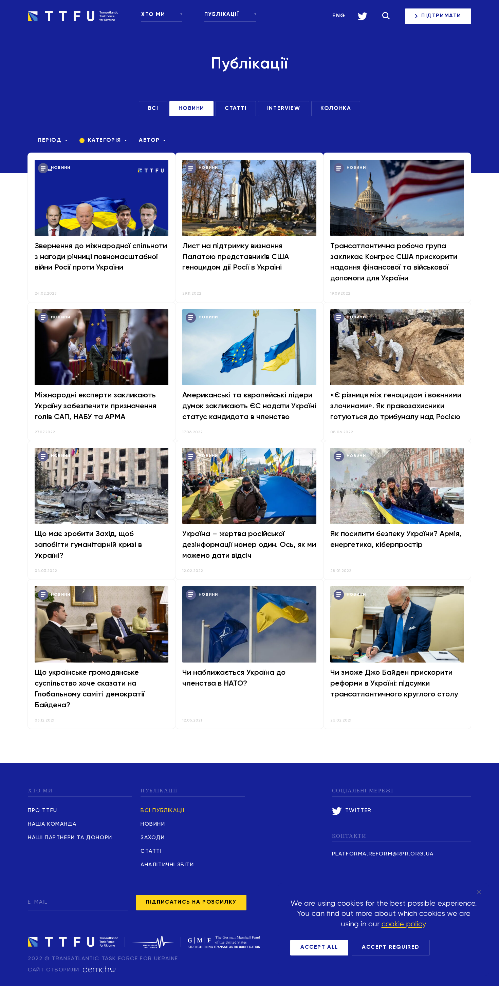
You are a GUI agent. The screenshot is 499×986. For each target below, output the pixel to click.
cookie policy (403, 924)
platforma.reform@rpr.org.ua (383, 854)
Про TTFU (42, 810)
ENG (339, 16)
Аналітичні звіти (167, 865)
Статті (151, 851)
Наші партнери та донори (70, 838)
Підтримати (441, 16)
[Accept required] (478, 891)
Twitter (358, 810)
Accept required (391, 947)
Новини (153, 824)
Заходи (153, 838)
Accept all (319, 947)
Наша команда (52, 824)
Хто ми (153, 14)
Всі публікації (162, 810)
